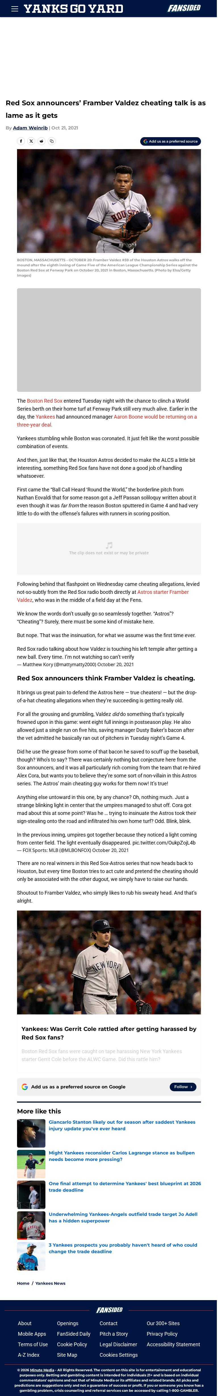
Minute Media (42, 1370)
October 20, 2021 (115, 664)
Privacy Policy (162, 1334)
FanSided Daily (74, 1334)
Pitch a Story (114, 1334)
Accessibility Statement (173, 1344)
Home (23, 1283)
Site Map (67, 1355)
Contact (109, 1323)
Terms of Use (33, 1344)
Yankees (45, 417)
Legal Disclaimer (118, 1344)
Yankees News (50, 1283)
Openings (67, 1323)
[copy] (52, 141)
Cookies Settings (119, 1355)
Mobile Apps (32, 1334)
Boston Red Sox (44, 401)
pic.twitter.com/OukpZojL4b (164, 843)
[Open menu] (14, 8)
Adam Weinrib (30, 128)
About (25, 1323)
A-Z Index (28, 1355)
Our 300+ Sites (163, 1323)
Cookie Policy (72, 1344)
